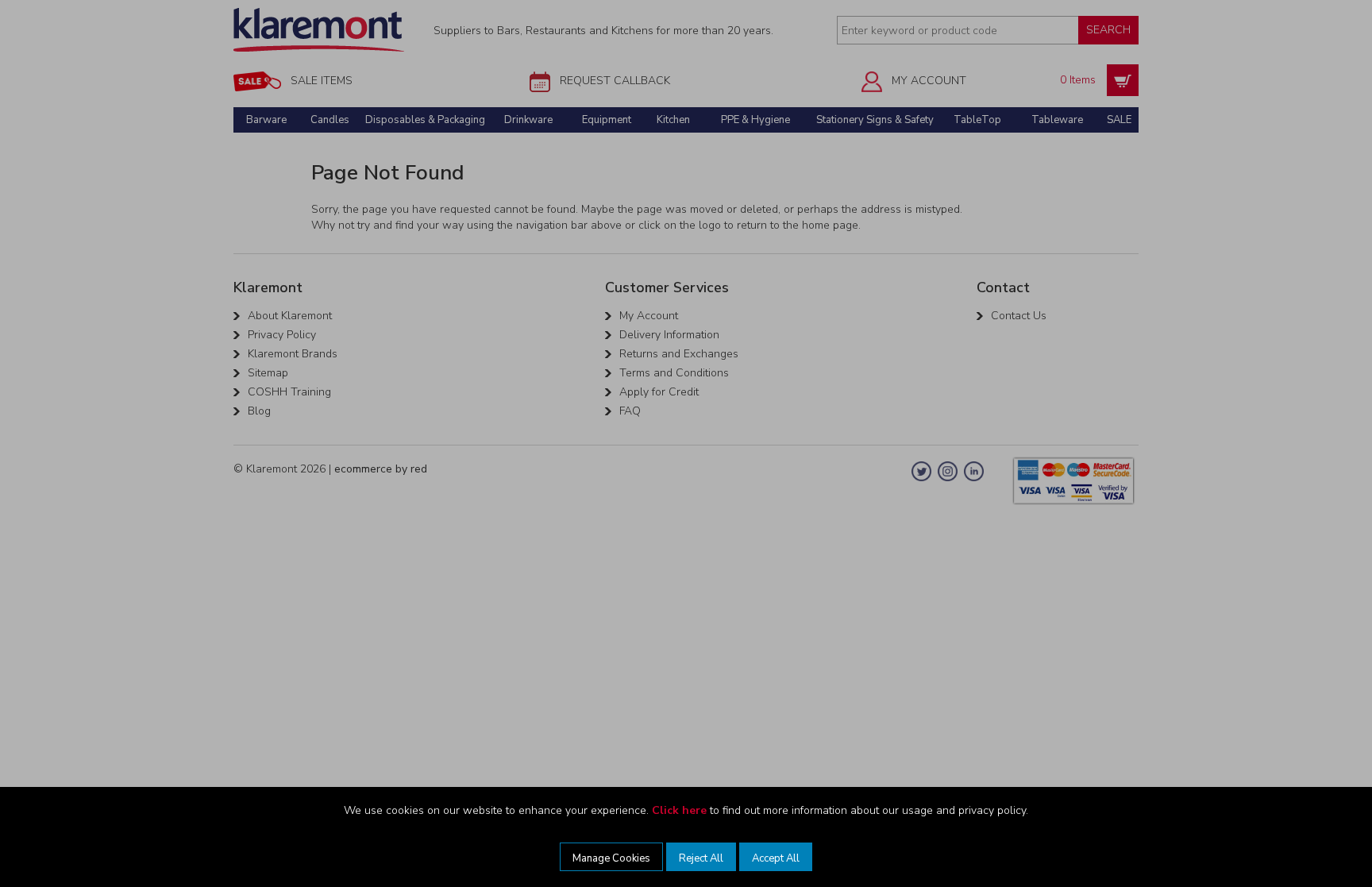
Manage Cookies (611, 858)
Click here (679, 810)
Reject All (701, 858)
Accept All (776, 858)
